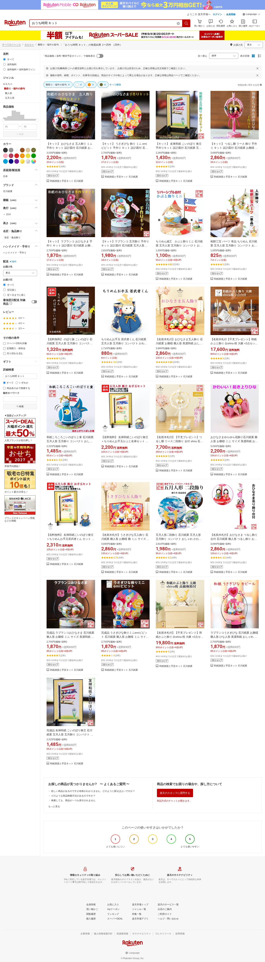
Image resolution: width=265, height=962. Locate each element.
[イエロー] (28, 155)
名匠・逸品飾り (12, 237)
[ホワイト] (16, 150)
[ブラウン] (22, 150)
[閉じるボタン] (257, 68)
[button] (251, 14)
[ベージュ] (28, 150)
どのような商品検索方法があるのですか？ (73, 795)
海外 (14, 261)
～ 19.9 (7, 214)
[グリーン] (33, 155)
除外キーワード (11, 393)
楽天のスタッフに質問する (175, 793)
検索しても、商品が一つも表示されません (73, 800)
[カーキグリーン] (33, 150)
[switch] (34, 301)
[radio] (4, 59)
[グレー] (11, 150)
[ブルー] (5, 161)
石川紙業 (7, 191)
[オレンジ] (22, 155)
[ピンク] (5, 155)
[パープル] (16, 161)
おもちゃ (29, 44)
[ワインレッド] (11, 155)
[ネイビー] (11, 161)
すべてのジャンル (11, 44)
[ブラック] (5, 150)
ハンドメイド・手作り (14, 252)
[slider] (3, 120)
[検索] (186, 23)
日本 (5, 176)
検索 (21, 134)
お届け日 (7, 279)
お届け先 (7, 266)
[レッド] (16, 155)
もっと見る (54, 806)
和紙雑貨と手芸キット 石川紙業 (66, 181)
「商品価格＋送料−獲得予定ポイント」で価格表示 (68, 56)
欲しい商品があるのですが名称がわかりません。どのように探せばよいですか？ (93, 791)
